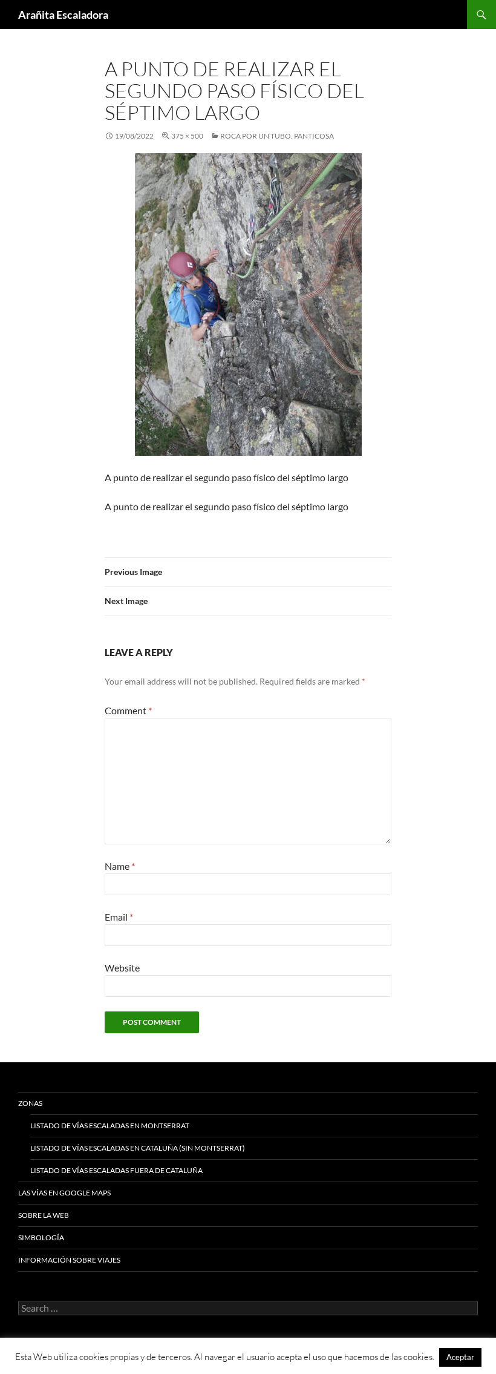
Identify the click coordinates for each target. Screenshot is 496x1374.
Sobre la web (43, 1215)
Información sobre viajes (69, 1259)
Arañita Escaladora (63, 14)
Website (122, 967)
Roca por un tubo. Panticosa (277, 135)
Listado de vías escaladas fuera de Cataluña (116, 1170)
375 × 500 (187, 135)
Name (120, 866)
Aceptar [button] (460, 1357)
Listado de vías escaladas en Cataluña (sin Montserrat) (137, 1147)
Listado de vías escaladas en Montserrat (109, 1125)
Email (119, 916)
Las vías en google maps (64, 1192)
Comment (128, 710)
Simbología (41, 1237)
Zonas (30, 1103)
